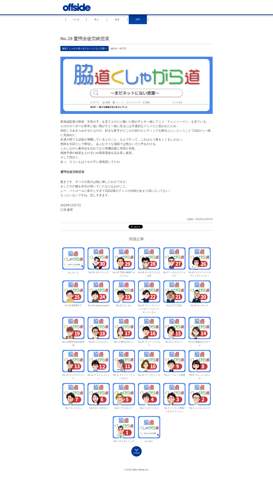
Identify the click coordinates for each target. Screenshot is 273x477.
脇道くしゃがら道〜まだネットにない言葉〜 (84, 48)
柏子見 (122, 48)
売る (117, 19)
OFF (138, 19)
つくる (76, 19)
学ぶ (96, 19)
